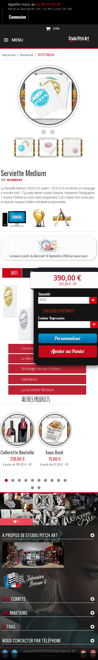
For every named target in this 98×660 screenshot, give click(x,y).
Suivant (54, 131)
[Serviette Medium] (24, 147)
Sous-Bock (54, 452)
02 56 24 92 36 (49, 4)
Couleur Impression (51, 318)
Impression (9, 55)
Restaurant (26, 55)
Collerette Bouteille (17, 452)
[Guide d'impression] (39, 217)
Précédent (45, 131)
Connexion (18, 17)
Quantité (44, 294)
